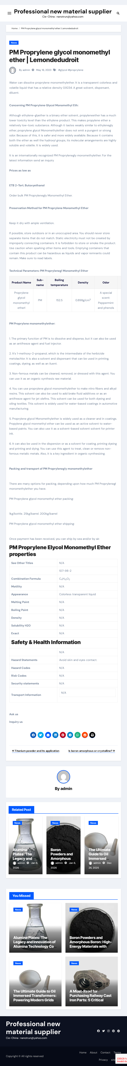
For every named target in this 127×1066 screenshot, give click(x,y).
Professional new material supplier (63, 11)
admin (66, 788)
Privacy (103, 1060)
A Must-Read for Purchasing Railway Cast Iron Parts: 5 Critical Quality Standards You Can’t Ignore (90, 1000)
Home (82, 1052)
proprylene (76, 70)
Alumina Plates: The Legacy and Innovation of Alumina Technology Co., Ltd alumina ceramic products (34, 946)
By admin (24, 70)
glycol (63, 70)
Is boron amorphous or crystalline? (90, 751)
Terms (117, 1052)
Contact (105, 1052)
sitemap (116, 1060)
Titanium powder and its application (36, 751)
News (14, 42)
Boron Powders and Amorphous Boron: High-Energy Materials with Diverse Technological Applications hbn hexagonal (91, 948)
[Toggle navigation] (9, 13)
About (93, 1052)
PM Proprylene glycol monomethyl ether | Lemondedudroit (59, 56)
